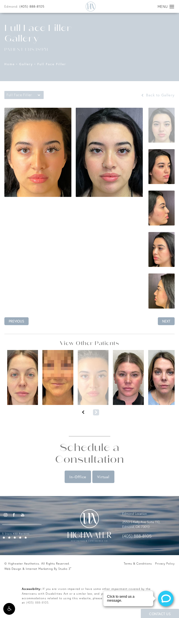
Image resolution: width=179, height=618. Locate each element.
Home (9, 64)
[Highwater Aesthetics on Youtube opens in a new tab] (22, 514)
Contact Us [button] (160, 613)
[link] (29, 535)
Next (166, 321)
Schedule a (89, 454)
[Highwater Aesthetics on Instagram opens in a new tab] (5, 514)
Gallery (26, 64)
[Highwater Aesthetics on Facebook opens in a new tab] (13, 514)
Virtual (103, 476)
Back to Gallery (160, 95)
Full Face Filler (51, 64)
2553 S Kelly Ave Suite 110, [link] (141, 522)
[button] (9, 609)
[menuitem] (5, 514)
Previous (16, 321)
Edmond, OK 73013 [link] (136, 527)
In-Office (77, 476)
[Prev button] (83, 412)
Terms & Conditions (138, 563)
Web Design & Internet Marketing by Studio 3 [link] (37, 568)
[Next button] (96, 412)
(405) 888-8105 (37, 602)
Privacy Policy (165, 563)
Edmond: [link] (24, 6)
